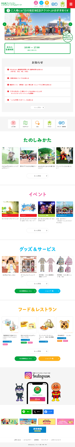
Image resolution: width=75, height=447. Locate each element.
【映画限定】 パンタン (64, 335)
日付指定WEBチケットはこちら (68, 36)
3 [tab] (10, 38)
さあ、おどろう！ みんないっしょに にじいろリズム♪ (64, 220)
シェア (50, 411)
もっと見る (37, 107)
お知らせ (37, 62)
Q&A (37, 124)
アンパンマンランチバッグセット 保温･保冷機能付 (46, 337)
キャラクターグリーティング (10, 218)
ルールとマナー (27, 440)
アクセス (63, 4)
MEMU (71, 4)
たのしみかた (37, 140)
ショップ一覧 (49, 291)
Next (70, 24)
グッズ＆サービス (37, 249)
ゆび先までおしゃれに (9, 275)
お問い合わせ (17, 440)
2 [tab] (8, 38)
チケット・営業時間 (54, 4)
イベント (37, 194)
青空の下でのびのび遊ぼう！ (28, 166)
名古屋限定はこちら (25, 291)
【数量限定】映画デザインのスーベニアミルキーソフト (10, 337)
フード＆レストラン (37, 309)
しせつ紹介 (13, 124)
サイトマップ (44, 440)
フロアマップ (25, 124)
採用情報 (36, 440)
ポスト (39, 411)
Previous (4, 24)
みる (37, 399)
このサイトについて (56, 440)
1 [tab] (6, 38)
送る (28, 411)
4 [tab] (12, 38)
